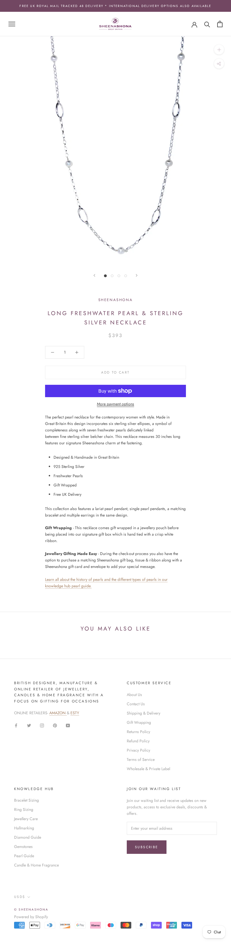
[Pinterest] (55, 725)
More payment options (115, 404)
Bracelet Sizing (26, 800)
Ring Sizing (23, 809)
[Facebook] (16, 725)
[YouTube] (68, 725)
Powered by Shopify (31, 917)
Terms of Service (141, 759)
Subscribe (146, 847)
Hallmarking (24, 828)
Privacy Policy (138, 750)
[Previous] (94, 275)
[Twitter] (29, 725)
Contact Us (136, 704)
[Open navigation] (11, 24)
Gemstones (23, 846)
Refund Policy (138, 741)
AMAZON (58, 713)
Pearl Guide (24, 856)
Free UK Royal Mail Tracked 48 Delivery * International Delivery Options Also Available (115, 6)
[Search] (207, 24)
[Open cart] (220, 24)
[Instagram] (42, 725)
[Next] (136, 275)
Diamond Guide (27, 837)
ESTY (74, 713)
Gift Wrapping (139, 722)
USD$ (19, 896)
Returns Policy (138, 731)
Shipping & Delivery (143, 713)
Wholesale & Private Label (148, 769)
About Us (134, 694)
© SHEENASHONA (31, 909)
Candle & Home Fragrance (36, 865)
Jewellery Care (26, 819)
